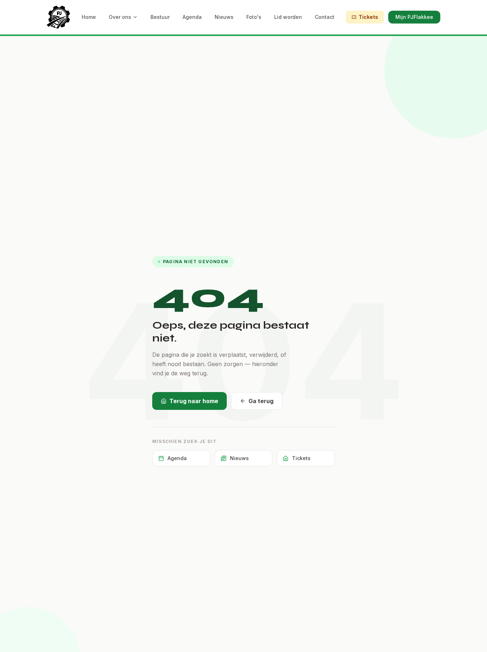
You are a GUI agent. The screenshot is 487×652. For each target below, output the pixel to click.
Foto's (253, 17)
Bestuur (160, 17)
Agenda (192, 17)
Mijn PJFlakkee (414, 17)
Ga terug (260, 401)
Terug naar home (193, 401)
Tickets (368, 17)
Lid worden (288, 17)
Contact (324, 17)
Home (89, 17)
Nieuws (224, 17)
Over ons (120, 17)
